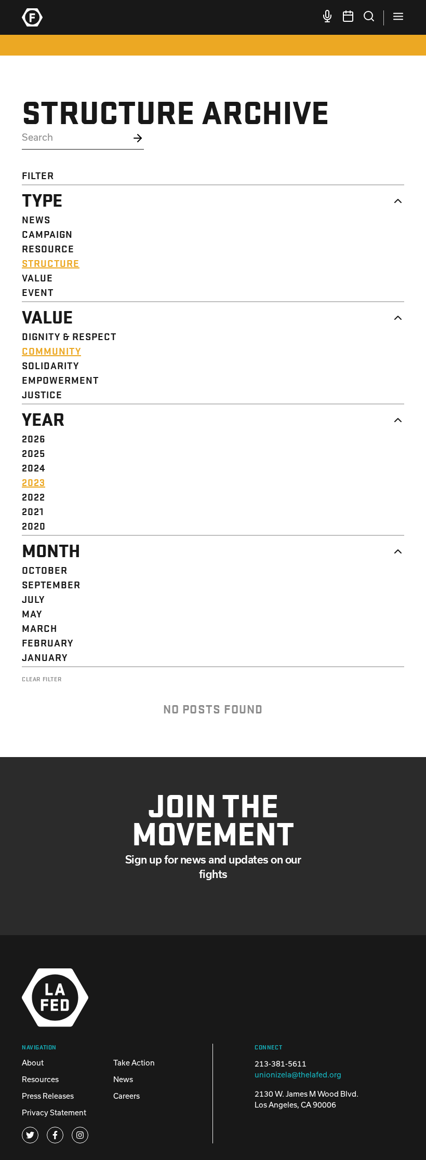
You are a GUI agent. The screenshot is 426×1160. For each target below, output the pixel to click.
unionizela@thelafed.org (298, 1074)
